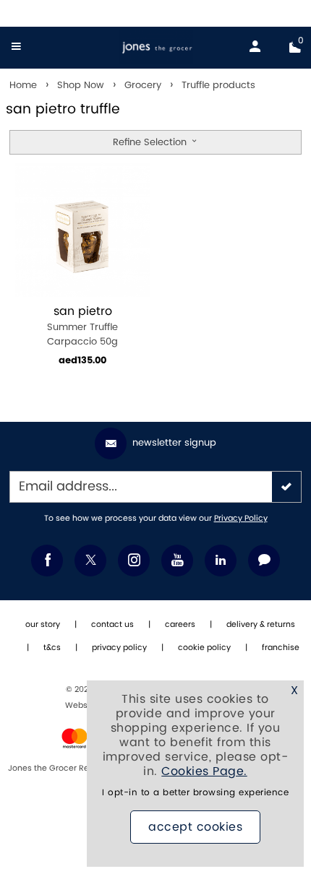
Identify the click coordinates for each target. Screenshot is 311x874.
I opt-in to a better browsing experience (195, 793)
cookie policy (204, 647)
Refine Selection (151, 142)
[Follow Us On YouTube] (177, 560)
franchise (280, 647)
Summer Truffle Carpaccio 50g (82, 326)
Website (82, 705)
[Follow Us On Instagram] (134, 560)
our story (42, 624)
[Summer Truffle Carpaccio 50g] (82, 230)
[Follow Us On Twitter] (90, 560)
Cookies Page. (204, 771)
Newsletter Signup (174, 443)
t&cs (52, 647)
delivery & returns (260, 624)
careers (180, 624)
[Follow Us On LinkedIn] (221, 560)
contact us (112, 624)
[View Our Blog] (264, 560)
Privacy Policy (241, 518)
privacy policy (119, 647)
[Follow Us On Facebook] (47, 560)
